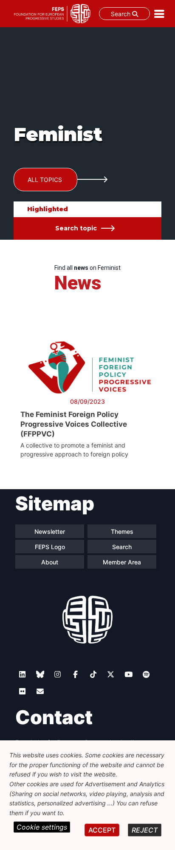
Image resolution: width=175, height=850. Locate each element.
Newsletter (49, 531)
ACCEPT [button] (102, 830)
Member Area (122, 562)
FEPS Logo (50, 546)
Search (121, 13)
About (49, 562)
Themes (122, 531)
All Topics (45, 179)
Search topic (76, 228)
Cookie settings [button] (42, 827)
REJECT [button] (145, 830)
